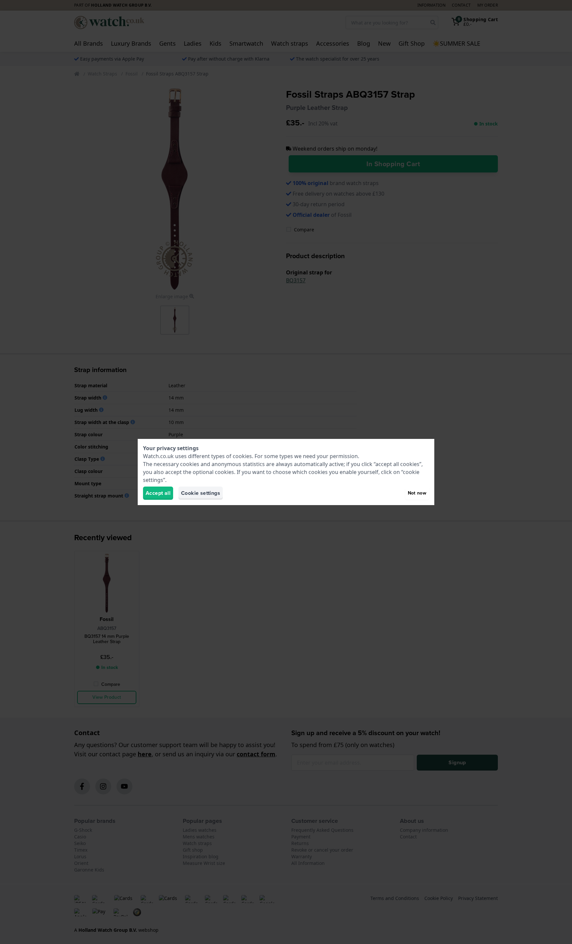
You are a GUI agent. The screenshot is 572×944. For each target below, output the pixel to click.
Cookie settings (200, 493)
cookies (242, 456)
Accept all (158, 493)
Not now (417, 493)
